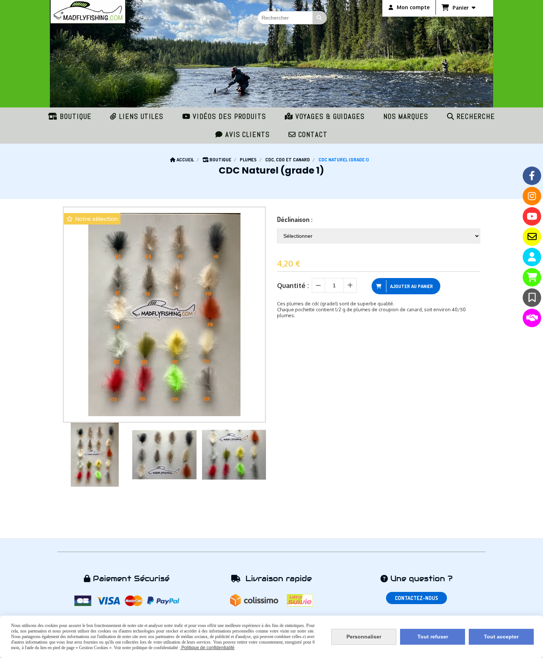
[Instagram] (532, 196)
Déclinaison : (295, 219)
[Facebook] (532, 176)
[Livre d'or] (532, 297)
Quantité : (293, 285)
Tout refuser (432, 637)
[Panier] (532, 277)
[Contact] (532, 236)
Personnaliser (363, 637)
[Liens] (532, 318)
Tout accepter (501, 637)
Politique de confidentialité (207, 647)
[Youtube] (532, 216)
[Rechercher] (320, 17)
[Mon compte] (532, 257)
